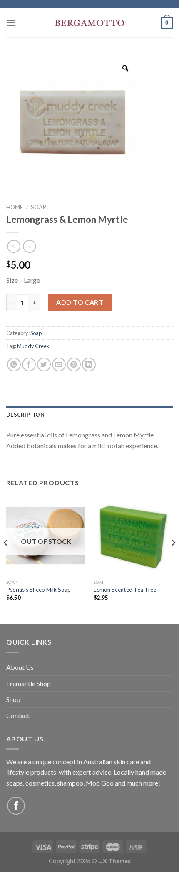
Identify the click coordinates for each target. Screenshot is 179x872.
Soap (38, 207)
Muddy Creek (33, 346)
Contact (18, 715)
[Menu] (11, 22)
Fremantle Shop (28, 683)
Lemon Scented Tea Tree (125, 589)
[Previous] (6, 559)
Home (14, 207)
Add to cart (79, 302)
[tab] (89, 414)
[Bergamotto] (89, 23)
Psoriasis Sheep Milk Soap (38, 589)
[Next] (173, 559)
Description (25, 414)
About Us (20, 667)
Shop (13, 699)
